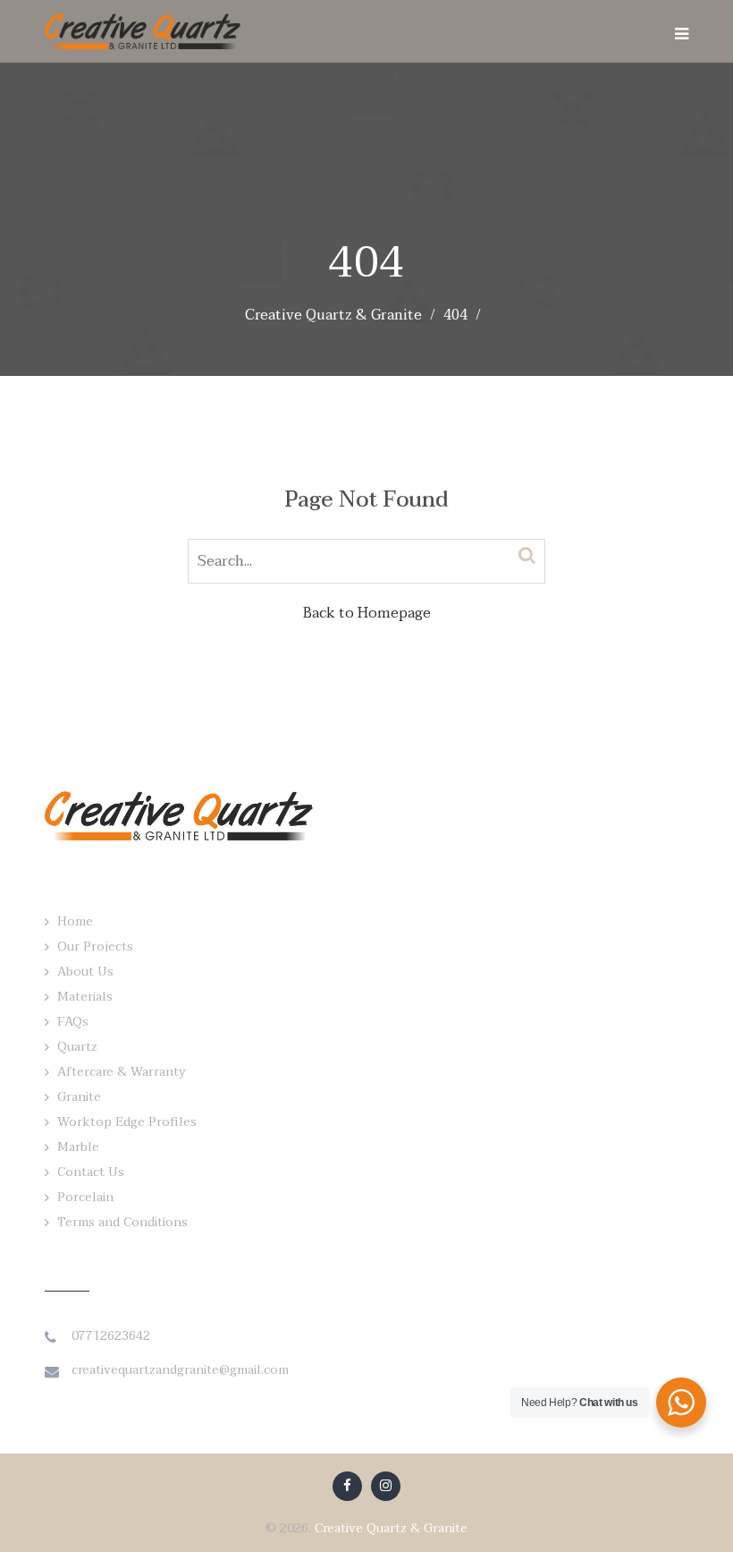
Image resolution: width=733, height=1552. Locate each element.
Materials (85, 996)
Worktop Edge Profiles (127, 1122)
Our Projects (95, 946)
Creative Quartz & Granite (391, 1528)
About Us (85, 971)
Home (75, 921)
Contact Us (90, 1172)
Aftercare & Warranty (121, 1072)
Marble (78, 1147)
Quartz (77, 1046)
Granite (79, 1097)
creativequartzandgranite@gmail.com (180, 1370)
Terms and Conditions (122, 1222)
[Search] (527, 556)
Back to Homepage (367, 613)
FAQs (72, 1021)
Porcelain (85, 1197)
